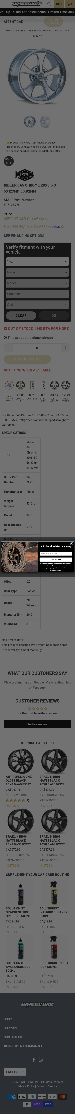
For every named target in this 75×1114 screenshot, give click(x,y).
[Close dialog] (71, 544)
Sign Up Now (55, 559)
